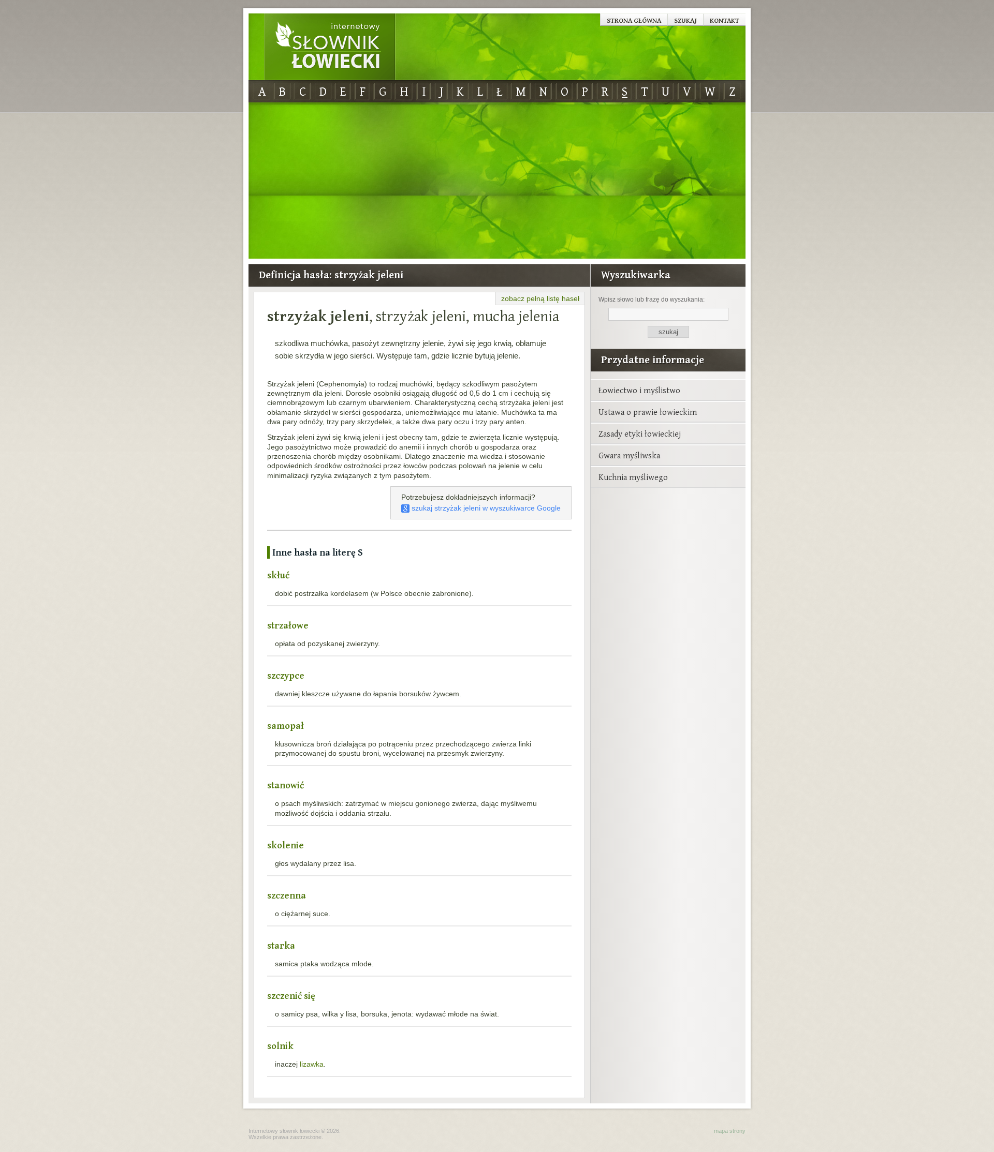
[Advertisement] (497, 181)
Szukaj (685, 20)
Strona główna (634, 20)
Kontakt (724, 20)
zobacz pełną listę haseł (540, 298)
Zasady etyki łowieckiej (639, 433)
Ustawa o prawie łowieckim (647, 412)
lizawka (312, 1064)
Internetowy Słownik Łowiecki (330, 47)
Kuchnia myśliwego (633, 477)
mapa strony (730, 1131)
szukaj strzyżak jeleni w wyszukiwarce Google (485, 508)
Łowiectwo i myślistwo (639, 390)
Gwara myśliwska (629, 455)
